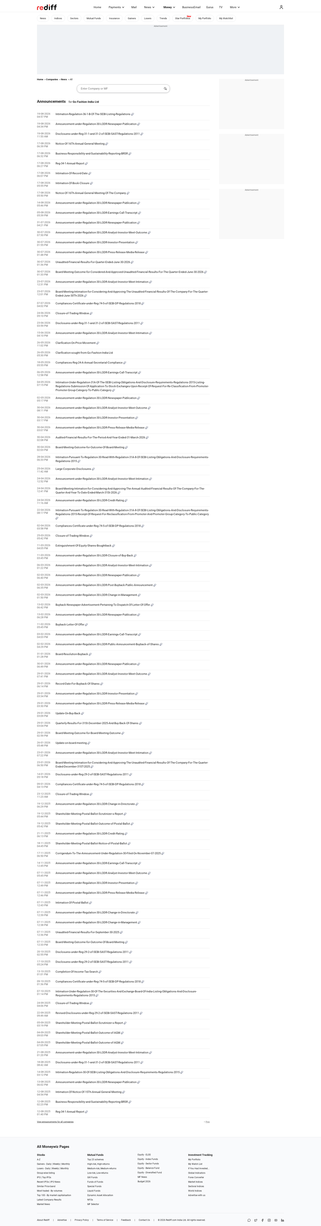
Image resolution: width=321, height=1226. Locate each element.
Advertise (62, 1220)
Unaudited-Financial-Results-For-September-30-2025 (88, 932)
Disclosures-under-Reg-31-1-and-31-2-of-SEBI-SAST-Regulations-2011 (98, 134)
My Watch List (195, 1164)
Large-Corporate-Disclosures (74, 469)
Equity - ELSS (144, 1154)
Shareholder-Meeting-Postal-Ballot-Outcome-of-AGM (88, 1032)
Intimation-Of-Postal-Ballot (72, 902)
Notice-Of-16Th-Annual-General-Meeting (80, 143)
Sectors (74, 18)
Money (167, 7)
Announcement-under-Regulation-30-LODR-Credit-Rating (90, 500)
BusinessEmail (191, 7)
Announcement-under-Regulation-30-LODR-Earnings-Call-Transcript (97, 212)
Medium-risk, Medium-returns (101, 1168)
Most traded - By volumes (49, 1191)
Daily (48, 1164)
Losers (147, 18)
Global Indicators (196, 1173)
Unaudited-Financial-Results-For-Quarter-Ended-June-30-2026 (93, 262)
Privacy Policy (82, 1220)
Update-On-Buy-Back (68, 713)
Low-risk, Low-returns (97, 1173)
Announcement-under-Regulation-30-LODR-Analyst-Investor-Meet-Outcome (102, 232)
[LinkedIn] (282, 1220)
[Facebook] (262, 1220)
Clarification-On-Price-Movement (76, 343)
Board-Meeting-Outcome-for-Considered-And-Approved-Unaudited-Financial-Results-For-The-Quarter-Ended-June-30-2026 (130, 272)
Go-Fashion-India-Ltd (86, 102)
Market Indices (195, 1182)
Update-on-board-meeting (71, 743)
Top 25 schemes (95, 1159)
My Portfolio (204, 18)
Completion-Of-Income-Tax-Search (77, 971)
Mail (134, 7)
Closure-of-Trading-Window (73, 313)
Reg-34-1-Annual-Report (70, 163)
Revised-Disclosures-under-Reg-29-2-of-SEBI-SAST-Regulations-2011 (98, 1013)
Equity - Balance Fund (148, 1168)
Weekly (56, 1164)
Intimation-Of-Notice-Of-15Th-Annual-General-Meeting (89, 1092)
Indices (58, 18)
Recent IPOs (43, 1182)
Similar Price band (46, 1186)
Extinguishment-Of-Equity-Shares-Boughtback (84, 545)
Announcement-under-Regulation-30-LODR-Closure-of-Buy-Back (95, 555)
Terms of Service (105, 1220)
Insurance (114, 18)
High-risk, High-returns (98, 1164)
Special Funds (94, 1186)
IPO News (55, 1182)
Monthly (66, 1164)
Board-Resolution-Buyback (72, 654)
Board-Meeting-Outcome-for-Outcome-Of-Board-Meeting (90, 447)
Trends (163, 18)
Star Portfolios (182, 18)
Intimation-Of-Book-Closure (73, 183)
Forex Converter (196, 1177)
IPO (38, 1177)
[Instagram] (269, 1220)
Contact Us (144, 1220)
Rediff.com (171, 1220)
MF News (142, 1177)
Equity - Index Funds (148, 1159)
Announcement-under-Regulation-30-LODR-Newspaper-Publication (96, 124)
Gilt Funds (92, 1177)
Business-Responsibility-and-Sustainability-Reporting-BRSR (92, 153)
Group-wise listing (46, 1173)
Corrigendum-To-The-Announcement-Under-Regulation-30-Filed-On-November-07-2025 (108, 853)
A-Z (38, 1159)
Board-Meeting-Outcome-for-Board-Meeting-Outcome (88, 733)
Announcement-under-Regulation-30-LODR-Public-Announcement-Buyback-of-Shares (108, 644)
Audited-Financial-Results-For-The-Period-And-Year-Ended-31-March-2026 (101, 437)
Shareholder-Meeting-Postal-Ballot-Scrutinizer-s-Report (90, 814)
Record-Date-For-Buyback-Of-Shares (78, 683)
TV (221, 7)
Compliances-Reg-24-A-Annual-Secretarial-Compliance (89, 362)
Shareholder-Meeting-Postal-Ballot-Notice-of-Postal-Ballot (92, 843)
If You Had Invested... (198, 1168)
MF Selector (93, 1204)
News (147, 7)
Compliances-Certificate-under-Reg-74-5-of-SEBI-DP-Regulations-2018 (98, 303)
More (233, 7)
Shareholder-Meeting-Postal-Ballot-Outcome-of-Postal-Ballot (93, 823)
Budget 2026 (144, 1181)
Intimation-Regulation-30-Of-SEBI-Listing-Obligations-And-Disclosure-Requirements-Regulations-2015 (118, 1072)
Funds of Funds (95, 1182)
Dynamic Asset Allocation (100, 1195)
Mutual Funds (94, 18)
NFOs (90, 1199)
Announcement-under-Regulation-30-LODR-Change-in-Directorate (96, 804)
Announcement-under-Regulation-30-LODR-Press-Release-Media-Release (100, 252)
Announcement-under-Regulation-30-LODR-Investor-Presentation (95, 242)
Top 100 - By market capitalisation (54, 1195)
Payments (115, 7)
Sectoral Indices (196, 1186)
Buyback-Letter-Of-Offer (70, 624)
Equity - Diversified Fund (150, 1172)
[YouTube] (275, 1220)
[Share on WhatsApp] (249, 1220)
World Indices (195, 1191)
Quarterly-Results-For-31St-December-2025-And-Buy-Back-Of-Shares (97, 723)
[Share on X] (255, 1220)
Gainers (132, 18)
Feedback (126, 1220)
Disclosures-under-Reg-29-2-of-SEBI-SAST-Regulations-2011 (92, 774)
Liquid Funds (93, 1191)
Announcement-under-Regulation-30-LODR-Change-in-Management (97, 595)
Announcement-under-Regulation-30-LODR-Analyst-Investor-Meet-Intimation (102, 282)
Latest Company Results (49, 1199)
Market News (43, 1204)
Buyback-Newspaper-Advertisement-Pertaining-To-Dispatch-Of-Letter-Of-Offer (103, 604)
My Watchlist (226, 18)
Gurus (209, 7)
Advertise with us (196, 1195)
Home (97, 7)
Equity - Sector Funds (148, 1163)
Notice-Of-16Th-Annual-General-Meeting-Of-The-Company (91, 193)
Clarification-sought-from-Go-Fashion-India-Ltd (84, 352)
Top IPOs (46, 1177)
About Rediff (43, 1220)
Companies (52, 79)
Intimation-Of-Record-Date (72, 173)
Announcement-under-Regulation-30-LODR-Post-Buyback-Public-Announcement (104, 585)
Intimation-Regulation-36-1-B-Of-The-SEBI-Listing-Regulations (93, 114)
